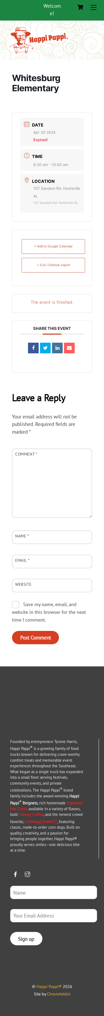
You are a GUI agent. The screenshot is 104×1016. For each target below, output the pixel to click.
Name (22, 536)
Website (23, 584)
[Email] (69, 348)
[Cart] (80, 7)
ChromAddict (58, 994)
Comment (26, 454)
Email (22, 560)
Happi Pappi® (49, 986)
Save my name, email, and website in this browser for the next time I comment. (49, 612)
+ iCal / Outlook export (53, 265)
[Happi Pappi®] (38, 54)
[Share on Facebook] (33, 348)
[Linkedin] (57, 348)
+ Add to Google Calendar (53, 246)
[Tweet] (45, 348)
